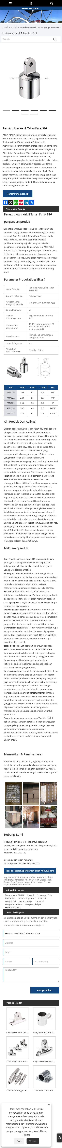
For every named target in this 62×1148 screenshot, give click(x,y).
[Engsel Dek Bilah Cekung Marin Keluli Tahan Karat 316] (17, 1018)
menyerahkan (44, 990)
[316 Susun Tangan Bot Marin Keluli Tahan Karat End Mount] (17, 1076)
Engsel (30, 895)
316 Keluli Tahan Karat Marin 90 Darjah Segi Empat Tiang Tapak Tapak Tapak (45, 1090)
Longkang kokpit (33, 904)
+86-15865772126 (17, 852)
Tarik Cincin (10, 898)
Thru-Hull (40, 901)
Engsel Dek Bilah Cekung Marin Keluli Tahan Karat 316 (18, 1032)
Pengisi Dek (10, 901)
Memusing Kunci (27, 898)
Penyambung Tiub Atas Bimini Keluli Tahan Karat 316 (45, 1032)
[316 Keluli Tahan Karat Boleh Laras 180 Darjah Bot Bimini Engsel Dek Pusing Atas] (17, 1047)
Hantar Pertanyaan (16, 193)
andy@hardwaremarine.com (24, 849)
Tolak (19, 1141)
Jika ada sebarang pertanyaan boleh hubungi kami (29, 870)
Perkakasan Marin (28, 27)
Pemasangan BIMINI (49, 27)
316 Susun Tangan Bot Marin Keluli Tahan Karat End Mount (18, 1090)
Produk (14, 27)
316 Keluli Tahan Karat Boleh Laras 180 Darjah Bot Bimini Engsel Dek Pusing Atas (18, 1061)
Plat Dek (42, 898)
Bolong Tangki (25, 901)
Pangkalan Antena (13, 904)
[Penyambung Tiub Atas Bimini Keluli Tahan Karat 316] (44, 1018)
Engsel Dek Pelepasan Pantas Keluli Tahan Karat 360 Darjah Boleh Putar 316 (45, 1061)
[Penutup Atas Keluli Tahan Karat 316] (29, 78)
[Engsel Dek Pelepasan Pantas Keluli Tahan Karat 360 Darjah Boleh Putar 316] (44, 1047)
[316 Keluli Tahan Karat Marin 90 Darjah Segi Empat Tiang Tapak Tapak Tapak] (44, 1076)
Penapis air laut (12, 907)
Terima (32, 1141)
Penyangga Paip (44, 895)
